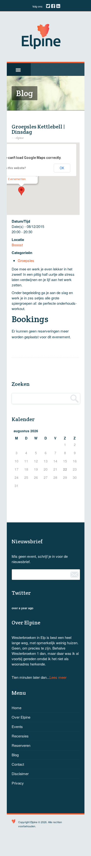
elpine (20, 138)
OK (62, 168)
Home (16, 707)
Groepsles (26, 260)
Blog (15, 754)
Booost (17, 244)
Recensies (20, 735)
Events (17, 726)
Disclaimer (20, 773)
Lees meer (58, 677)
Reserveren (21, 745)
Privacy (18, 782)
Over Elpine (21, 717)
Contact (18, 764)
